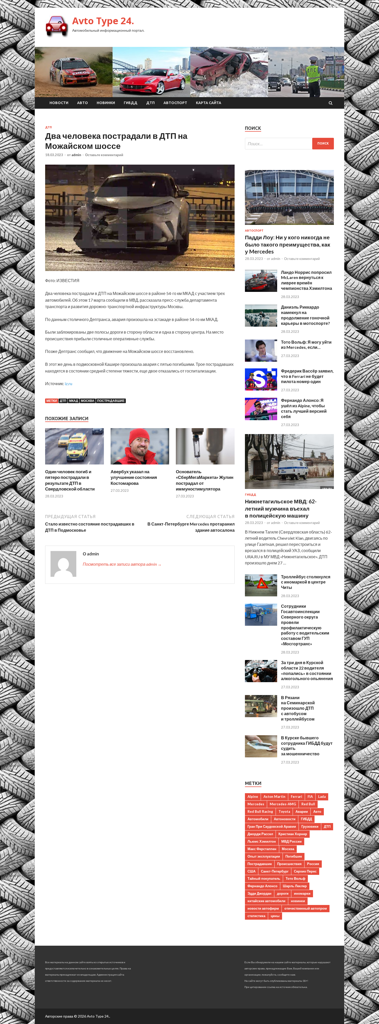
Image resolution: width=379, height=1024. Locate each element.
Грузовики (309, 826)
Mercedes (256, 804)
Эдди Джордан (259, 893)
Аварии (301, 811)
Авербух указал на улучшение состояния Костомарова (134, 477)
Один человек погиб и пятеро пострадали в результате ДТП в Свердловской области (70, 480)
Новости (59, 103)
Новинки (106, 103)
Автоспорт (175, 103)
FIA (310, 796)
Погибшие (293, 856)
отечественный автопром (305, 908)
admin (76, 155)
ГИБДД (130, 103)
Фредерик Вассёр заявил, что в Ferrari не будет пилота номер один (307, 376)
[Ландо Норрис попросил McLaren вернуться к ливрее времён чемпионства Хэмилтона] (261, 290)
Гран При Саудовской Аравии (272, 826)
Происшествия (289, 864)
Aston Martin (274, 796)
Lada (322, 796)
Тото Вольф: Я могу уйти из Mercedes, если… (306, 345)
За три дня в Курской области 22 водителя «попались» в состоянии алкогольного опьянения (307, 670)
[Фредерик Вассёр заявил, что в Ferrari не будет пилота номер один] (261, 388)
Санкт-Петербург (275, 871)
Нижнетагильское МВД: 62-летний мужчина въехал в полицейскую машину (281, 508)
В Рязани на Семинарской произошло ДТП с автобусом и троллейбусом (298, 708)
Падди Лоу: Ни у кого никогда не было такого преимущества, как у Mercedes (287, 244)
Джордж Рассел (260, 834)
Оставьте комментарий (104, 155)
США (252, 871)
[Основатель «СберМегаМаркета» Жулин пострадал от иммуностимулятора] (205, 465)
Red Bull (308, 804)
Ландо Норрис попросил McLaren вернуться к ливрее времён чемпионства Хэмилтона (306, 280)
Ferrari (296, 796)
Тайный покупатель (264, 878)
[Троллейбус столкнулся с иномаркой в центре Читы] (261, 594)
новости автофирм (263, 908)
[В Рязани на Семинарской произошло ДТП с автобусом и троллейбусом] (261, 715)
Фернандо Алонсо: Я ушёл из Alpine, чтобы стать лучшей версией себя (304, 408)
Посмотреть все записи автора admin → (122, 564)
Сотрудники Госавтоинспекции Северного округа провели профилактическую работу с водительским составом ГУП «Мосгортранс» (305, 625)
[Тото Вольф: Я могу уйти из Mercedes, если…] (261, 360)
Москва (87, 401)
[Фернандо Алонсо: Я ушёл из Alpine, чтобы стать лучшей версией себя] (261, 418)
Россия (313, 864)
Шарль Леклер (295, 886)
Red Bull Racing (260, 811)
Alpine (253, 796)
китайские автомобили (266, 901)
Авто (82, 103)
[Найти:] (289, 143)
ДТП (150, 103)
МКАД (73, 401)
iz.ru (68, 383)
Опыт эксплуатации (264, 856)
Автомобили (258, 819)
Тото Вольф (295, 878)
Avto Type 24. (103, 20)
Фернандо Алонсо (262, 886)
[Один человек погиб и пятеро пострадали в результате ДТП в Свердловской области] (74, 465)
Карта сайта (208, 103)
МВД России (291, 841)
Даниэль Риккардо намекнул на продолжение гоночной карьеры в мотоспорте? (305, 314)
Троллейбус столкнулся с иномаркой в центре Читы (305, 582)
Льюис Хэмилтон (262, 841)
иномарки (302, 893)
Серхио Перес (305, 871)
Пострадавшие (111, 401)
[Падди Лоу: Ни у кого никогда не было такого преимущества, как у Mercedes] (289, 225)
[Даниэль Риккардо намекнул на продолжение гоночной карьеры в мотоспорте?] (261, 325)
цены (275, 916)
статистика (256, 916)
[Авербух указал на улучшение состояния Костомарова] (140, 465)
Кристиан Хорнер (292, 834)
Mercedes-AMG (283, 804)
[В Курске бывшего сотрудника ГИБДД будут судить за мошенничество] (261, 755)
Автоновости (284, 819)
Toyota (284, 811)
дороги (283, 893)
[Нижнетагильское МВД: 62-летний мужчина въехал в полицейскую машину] (289, 489)
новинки (298, 901)
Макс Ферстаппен (262, 849)
